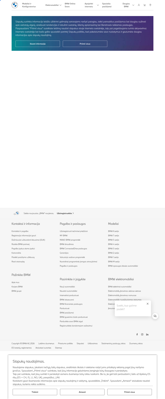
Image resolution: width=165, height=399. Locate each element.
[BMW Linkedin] (147, 335)
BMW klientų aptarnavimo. (126, 313)
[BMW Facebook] (137, 335)
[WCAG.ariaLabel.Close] (147, 303)
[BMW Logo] (15, 5)
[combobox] (155, 316)
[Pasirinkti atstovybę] (150, 5)
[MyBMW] (139, 5)
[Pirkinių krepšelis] (145, 5)
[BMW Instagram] (142, 335)
